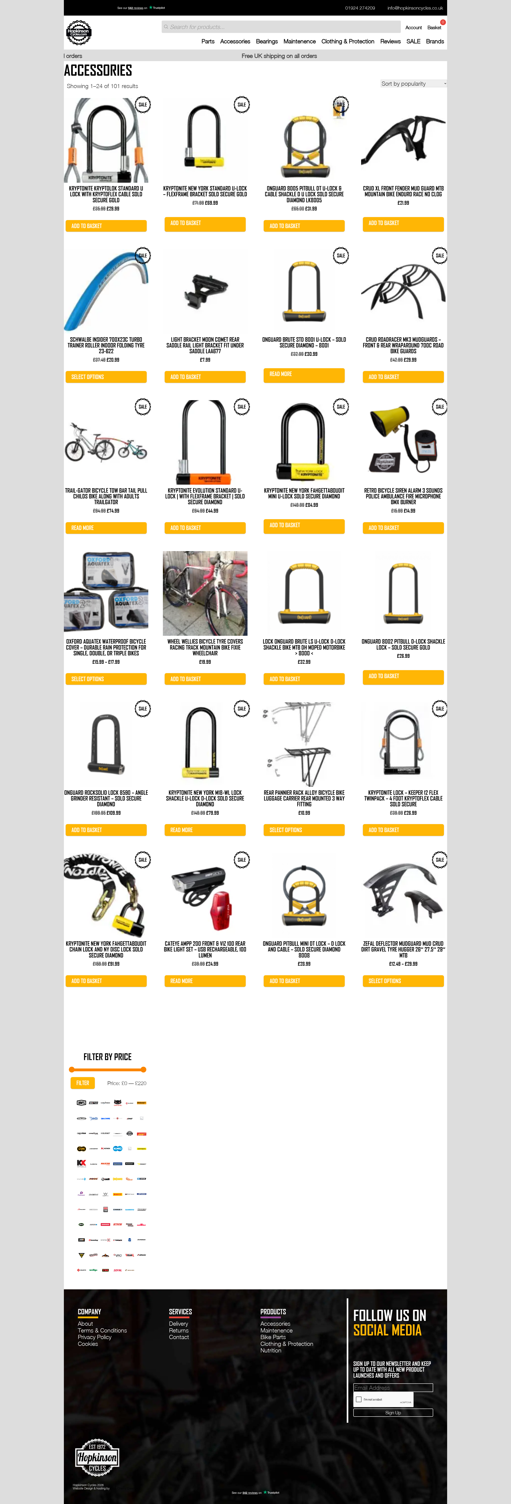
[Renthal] (93, 1208)
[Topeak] (81, 1254)
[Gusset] (105, 1132)
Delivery (178, 1323)
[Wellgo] (93, 1269)
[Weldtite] (81, 1269)
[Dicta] (117, 1117)
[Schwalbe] (117, 1208)
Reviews (390, 41)
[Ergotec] (81, 1132)
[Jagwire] (93, 1147)
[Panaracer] (81, 1193)
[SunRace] (141, 1223)
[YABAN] (105, 1269)
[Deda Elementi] (93, 1117)
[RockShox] (105, 1208)
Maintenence (300, 41)
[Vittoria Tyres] (141, 1254)
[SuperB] (81, 1239)
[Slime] (81, 1223)
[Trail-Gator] (93, 1254)
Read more (281, 374)
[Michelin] (117, 1163)
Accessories (235, 41)
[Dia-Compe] (105, 1117)
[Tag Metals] (117, 1239)
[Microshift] (129, 1163)
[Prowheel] (141, 1193)
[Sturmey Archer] (129, 1223)
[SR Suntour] (93, 1223)
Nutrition (270, 1350)
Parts (208, 41)
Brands (435, 41)
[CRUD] (81, 1117)
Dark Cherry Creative (124, 1488)
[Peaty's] (105, 1193)
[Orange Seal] (129, 1178)
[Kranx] (129, 1147)
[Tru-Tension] (105, 1254)
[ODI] (105, 1178)
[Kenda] (105, 1147)
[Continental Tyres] (141, 1102)
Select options (87, 377)
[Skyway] (141, 1208)
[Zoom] (129, 1269)
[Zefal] (117, 1269)
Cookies (88, 1343)
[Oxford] (141, 1178)
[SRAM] (105, 1223)
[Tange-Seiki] (129, 1239)
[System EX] (105, 1239)
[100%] (81, 1102)
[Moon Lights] (141, 1163)
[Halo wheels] (117, 1132)
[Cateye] (117, 1102)
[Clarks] (129, 1102)
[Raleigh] (81, 1208)
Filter (82, 1083)
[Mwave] (81, 1178)
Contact (179, 1336)
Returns (179, 1330)
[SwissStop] (93, 1239)
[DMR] (129, 1117)
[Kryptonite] (141, 1147)
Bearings (267, 41)
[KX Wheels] (81, 1163)
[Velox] (129, 1254)
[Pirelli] (117, 1193)
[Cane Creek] (105, 1102)
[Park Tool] (93, 1193)
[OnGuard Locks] (117, 1178)
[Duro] (141, 1117)
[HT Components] (141, 1132)
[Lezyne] (93, 1163)
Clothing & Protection (348, 41)
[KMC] (117, 1147)
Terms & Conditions (102, 1330)
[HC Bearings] (129, 1132)
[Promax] (129, 1193)
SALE (413, 41)
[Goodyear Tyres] (93, 1132)
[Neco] (93, 1178)
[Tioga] (141, 1239)
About (85, 1323)
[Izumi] (81, 1147)
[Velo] (117, 1254)
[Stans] (117, 1223)
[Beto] (93, 1102)
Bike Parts (273, 1336)
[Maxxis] (105, 1163)
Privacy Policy (94, 1336)
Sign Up (393, 1412)
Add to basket (86, 226)
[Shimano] (129, 1208)
